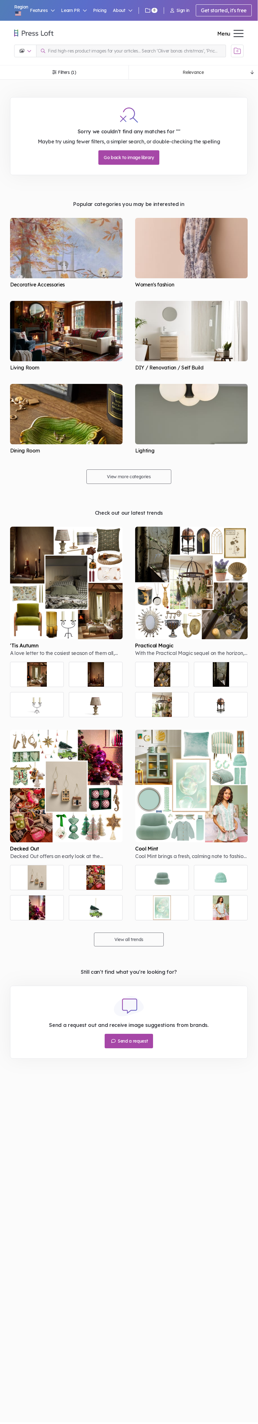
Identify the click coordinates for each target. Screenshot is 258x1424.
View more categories (129, 476)
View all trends (128, 939)
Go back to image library (129, 157)
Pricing (100, 10)
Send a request (132, 1041)
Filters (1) (67, 72)
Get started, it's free (224, 10)
